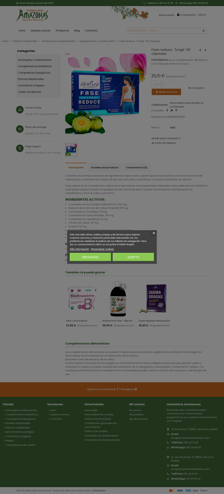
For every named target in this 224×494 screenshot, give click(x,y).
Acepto (133, 257)
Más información (79, 249)
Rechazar (90, 257)
